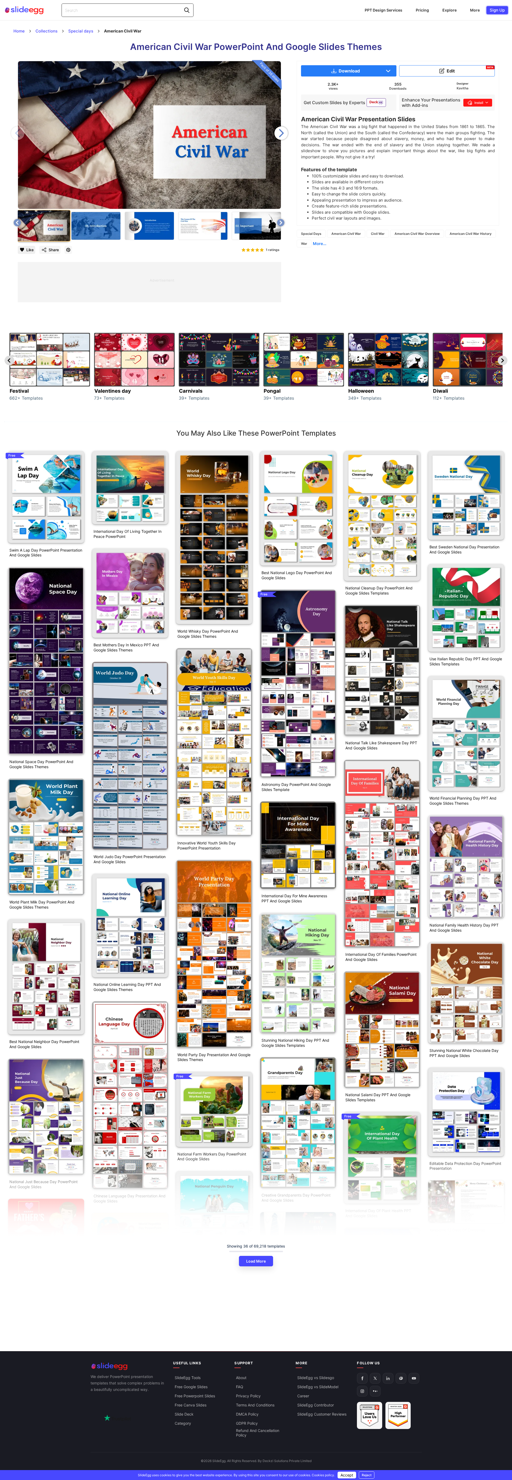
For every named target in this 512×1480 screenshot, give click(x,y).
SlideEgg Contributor (315, 1405)
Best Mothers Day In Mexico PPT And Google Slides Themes (126, 647)
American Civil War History (471, 234)
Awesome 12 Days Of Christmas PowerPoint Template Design (457, 1232)
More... (319, 243)
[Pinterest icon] (68, 250)
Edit (470, 70)
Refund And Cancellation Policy (257, 1433)
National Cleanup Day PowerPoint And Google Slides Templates (379, 590)
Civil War (378, 234)
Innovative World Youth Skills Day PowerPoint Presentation (206, 845)
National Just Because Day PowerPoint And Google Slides (43, 1184)
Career (303, 1396)
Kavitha (462, 88)
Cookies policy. (323, 1475)
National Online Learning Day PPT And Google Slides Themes (127, 987)
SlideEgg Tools (187, 1378)
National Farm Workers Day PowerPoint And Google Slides (211, 1156)
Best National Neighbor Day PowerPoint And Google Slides (44, 1044)
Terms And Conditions (255, 1405)
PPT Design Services (383, 10)
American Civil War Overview (417, 234)
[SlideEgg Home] (128, 1366)
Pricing (422, 10)
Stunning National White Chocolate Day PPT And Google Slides (464, 1053)
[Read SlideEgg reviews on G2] (369, 1415)
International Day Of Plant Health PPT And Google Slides (378, 1213)
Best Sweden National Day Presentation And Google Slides (464, 549)
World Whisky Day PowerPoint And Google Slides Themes (207, 634)
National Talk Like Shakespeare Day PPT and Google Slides (381, 745)
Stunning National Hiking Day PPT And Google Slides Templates (295, 1043)
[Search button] (186, 10)
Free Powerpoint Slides (195, 1396)
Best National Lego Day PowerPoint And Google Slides (297, 575)
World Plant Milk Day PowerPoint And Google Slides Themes (41, 904)
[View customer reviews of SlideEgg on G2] (398, 1415)
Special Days (311, 234)
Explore (449, 10)
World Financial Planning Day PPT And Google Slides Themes (462, 800)
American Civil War (346, 234)
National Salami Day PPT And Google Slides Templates (377, 1097)
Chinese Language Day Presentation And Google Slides (130, 1198)
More (475, 10)
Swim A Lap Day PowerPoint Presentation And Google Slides (45, 552)
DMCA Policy (247, 1414)
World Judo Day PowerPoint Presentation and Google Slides (130, 859)
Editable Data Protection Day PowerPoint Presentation (465, 1166)
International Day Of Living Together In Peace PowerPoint (128, 534)
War (304, 244)
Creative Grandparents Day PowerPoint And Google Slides (296, 1197)
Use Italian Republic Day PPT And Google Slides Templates (465, 661)
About (241, 1378)
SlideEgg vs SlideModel (317, 1387)
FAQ (239, 1387)
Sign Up (497, 10)
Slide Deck (184, 1414)
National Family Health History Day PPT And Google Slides (464, 927)
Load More (256, 1261)
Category (183, 1423)
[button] (281, 133)
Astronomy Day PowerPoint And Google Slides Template (296, 787)
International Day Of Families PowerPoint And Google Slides (381, 957)
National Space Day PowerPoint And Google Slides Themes (41, 764)
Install (478, 103)
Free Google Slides (191, 1387)
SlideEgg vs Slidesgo (315, 1378)
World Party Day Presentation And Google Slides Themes (213, 1057)
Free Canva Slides (190, 1405)
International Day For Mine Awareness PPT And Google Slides (294, 898)
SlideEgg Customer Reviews (321, 1414)
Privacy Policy (248, 1396)
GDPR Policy (247, 1423)
